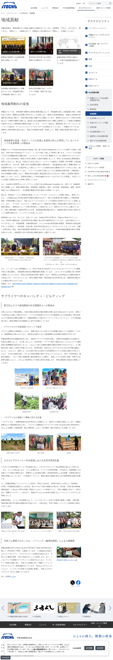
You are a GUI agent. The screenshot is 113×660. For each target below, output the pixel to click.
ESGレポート (94, 86)
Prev (3, 608)
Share (78, 586)
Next (110, 608)
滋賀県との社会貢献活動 (99, 136)
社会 (90, 66)
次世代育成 (94, 105)
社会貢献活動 (94, 92)
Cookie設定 (5, 657)
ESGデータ (93, 79)
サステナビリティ (99, 21)
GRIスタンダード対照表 (96, 167)
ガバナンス (93, 73)
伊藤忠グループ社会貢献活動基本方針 (99, 99)
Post (73, 586)
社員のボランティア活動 (99, 123)
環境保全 (93, 109)
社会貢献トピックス (97, 118)
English (78, 3)
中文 (84, 3)
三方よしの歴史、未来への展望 (99, 147)
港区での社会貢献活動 (98, 141)
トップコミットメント (97, 28)
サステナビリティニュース (99, 53)
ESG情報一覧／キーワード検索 (98, 45)
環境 (90, 59)
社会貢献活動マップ (97, 132)
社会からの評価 (93, 163)
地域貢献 (93, 114)
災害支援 (93, 127)
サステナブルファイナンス (97, 180)
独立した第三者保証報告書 (97, 176)
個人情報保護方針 (40, 649)
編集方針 (91, 184)
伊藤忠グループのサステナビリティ (99, 36)
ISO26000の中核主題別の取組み (99, 171)
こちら (13, 576)
